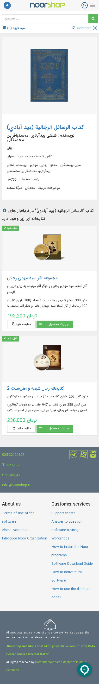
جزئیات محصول (59, 324)
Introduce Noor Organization (24, 538)
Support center (63, 513)
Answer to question (66, 522)
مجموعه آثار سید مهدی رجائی (32, 278)
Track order (11, 465)
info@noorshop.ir (16, 485)
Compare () (86, 28)
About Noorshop (15, 530)
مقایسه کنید (23, 324)
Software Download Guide (72, 564)
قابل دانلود (11, 228)
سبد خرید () (15, 28)
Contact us (11, 475)
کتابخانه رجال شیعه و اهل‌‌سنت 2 (35, 388)
